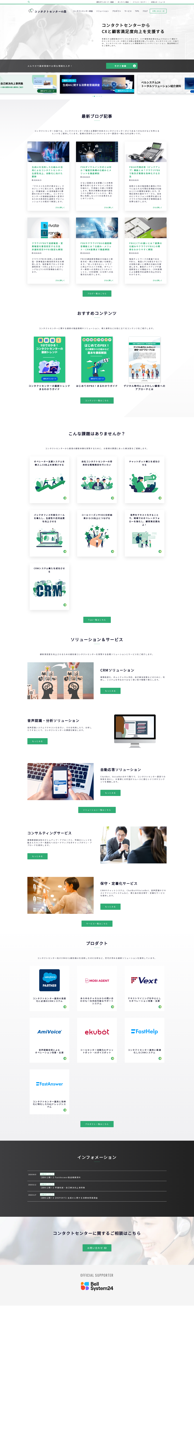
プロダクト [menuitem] (116, 11)
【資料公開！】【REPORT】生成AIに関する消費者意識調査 (69, 1197)
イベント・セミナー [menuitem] (140, 2)
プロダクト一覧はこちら (97, 1124)
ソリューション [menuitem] (102, 11)
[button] (92, 96)
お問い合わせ (157, 11)
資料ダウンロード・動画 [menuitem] (105, 2)
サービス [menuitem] (128, 11)
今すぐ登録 (120, 65)
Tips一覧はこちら (97, 619)
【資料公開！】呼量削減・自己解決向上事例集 (62, 1187)
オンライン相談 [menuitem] (123, 2)
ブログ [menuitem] (145, 11)
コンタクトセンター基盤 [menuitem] (83, 11)
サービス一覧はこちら (97, 923)
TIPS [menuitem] (137, 11)
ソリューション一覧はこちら (97, 810)
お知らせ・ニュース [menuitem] (158, 2)
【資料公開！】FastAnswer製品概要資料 (60, 1177)
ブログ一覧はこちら (97, 293)
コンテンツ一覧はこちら (97, 400)
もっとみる (110, 690)
